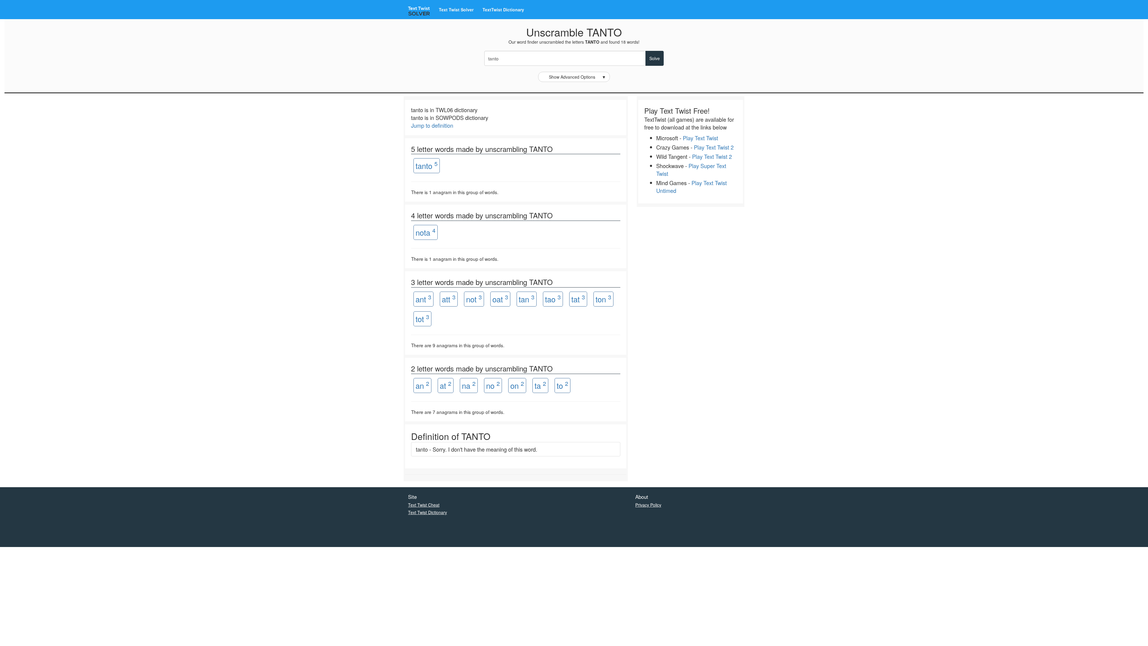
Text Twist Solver (456, 10)
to (562, 385)
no (493, 385)
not (474, 298)
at (445, 385)
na (469, 385)
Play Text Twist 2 (714, 147)
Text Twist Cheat (423, 505)
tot (422, 318)
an (422, 385)
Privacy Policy (648, 505)
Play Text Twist (700, 138)
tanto (427, 165)
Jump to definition (432, 125)
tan (527, 298)
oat (500, 298)
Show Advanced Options (577, 77)
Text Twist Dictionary (427, 512)
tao (553, 298)
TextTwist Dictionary (503, 10)
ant (423, 298)
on (517, 385)
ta (540, 385)
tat (578, 298)
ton (603, 298)
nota (426, 232)
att (449, 298)
